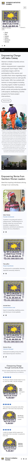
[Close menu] (3, 29)
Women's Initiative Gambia (13, 3)
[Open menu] (24, 7)
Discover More (6, 100)
